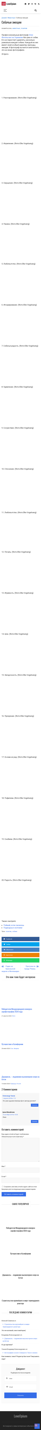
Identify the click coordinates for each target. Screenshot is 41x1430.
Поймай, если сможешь (13, 925)
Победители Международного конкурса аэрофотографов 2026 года (20, 1229)
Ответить (34, 1105)
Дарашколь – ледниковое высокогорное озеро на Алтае (20, 1276)
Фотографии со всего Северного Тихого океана (20, 1353)
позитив (8, 931)
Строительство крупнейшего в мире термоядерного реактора (20, 1302)
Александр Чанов (9, 1096)
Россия (19, 1083)
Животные (11, 18)
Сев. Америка (15, 1048)
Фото (13, 1016)
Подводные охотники (12, 928)
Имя (3, 1166)
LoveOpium (9, 4)
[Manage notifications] (36, 1425)
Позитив (24, 28)
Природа (13, 1083)
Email (4, 1176)
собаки (14, 931)
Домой (4, 18)
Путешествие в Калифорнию (20, 1253)
